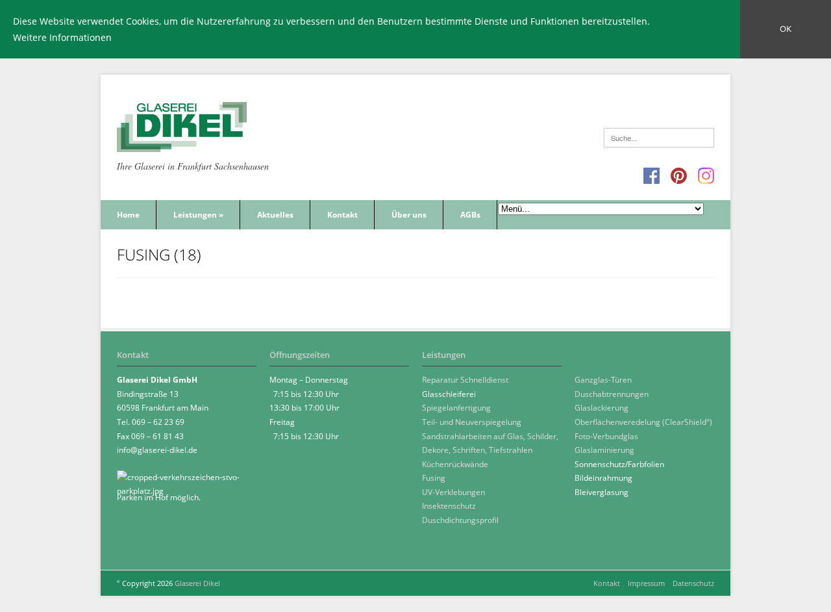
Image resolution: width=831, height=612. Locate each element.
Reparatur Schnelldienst (465, 379)
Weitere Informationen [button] (62, 37)
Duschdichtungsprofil (460, 520)
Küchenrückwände (455, 464)
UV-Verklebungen (453, 492)
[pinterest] (679, 176)
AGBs (470, 214)
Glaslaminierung (604, 449)
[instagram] (706, 176)
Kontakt (342, 214)
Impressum (646, 583)
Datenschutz (693, 583)
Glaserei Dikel (197, 583)
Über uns (409, 214)
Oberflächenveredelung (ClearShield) (643, 421)
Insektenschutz (449, 505)
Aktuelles (275, 214)
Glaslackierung (601, 407)
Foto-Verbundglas (606, 436)
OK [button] (785, 28)
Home (128, 214)
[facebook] (651, 176)
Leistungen (198, 214)
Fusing (433, 477)
